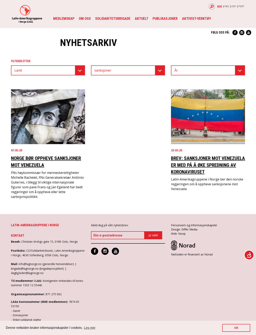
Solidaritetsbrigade (112, 18)
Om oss (85, 18)
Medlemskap (63, 18)
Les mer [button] (89, 327)
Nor (219, 6)
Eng (226, 6)
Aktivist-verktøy (196, 18)
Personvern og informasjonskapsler (194, 225)
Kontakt (17, 235)
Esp (234, 6)
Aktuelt (141, 18)
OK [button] (236, 327)
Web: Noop (178, 233)
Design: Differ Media (184, 229)
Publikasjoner (165, 18)
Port (241, 6)
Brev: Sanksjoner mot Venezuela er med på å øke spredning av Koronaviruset (208, 165)
